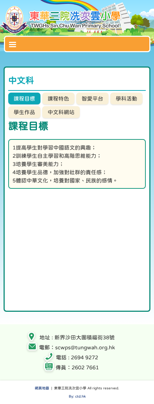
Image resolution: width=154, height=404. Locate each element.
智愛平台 (92, 98)
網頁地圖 (42, 388)
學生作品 (24, 112)
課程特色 (58, 98)
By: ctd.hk (77, 396)
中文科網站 (61, 112)
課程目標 (24, 98)
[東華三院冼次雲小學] (61, 32)
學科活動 (126, 98)
